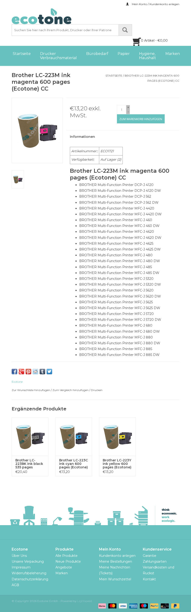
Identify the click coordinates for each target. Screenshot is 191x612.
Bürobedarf (97, 53)
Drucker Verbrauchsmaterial (58, 55)
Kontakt (149, 579)
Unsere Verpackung (28, 561)
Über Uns (19, 556)
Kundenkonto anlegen (117, 556)
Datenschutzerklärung (30, 579)
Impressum (21, 567)
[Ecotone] (51, 16)
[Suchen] (125, 30)
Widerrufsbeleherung (29, 573)
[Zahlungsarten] (102, 606)
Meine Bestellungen (115, 561)
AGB (15, 585)
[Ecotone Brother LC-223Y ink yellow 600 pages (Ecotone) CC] (117, 436)
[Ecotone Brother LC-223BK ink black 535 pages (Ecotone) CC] (30, 436)
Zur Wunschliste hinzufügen (31, 390)
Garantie (149, 556)
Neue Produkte (68, 561)
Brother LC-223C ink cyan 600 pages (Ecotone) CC (73, 464)
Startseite (22, 53)
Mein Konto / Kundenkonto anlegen (155, 4)
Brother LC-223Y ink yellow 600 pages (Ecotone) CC (117, 464)
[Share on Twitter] (49, 371)
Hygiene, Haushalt (147, 55)
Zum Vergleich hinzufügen (70, 390)
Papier (124, 53)
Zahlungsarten (155, 561)
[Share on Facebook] (14, 371)
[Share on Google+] (21, 371)
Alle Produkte (66, 556)
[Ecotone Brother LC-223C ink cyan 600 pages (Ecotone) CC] (73, 436)
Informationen (82, 137)
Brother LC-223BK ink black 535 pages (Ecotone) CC (29, 464)
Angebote (63, 567)
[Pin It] (28, 371)
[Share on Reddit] (35, 371)
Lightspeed (84, 601)
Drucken (96, 390)
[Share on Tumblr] (42, 371)
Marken (172, 53)
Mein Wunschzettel (115, 579)
